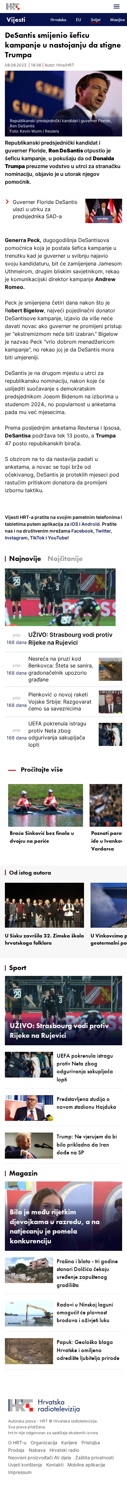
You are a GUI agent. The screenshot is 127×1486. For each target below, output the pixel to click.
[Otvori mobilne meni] (116, 6)
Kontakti (55, 1464)
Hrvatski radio (64, 1450)
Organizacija (44, 1442)
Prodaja (16, 1450)
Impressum (20, 1472)
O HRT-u (17, 1442)
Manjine (117, 19)
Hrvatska (58, 19)
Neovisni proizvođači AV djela (39, 1457)
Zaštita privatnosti (94, 1457)
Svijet (95, 19)
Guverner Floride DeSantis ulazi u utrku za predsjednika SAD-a (45, 209)
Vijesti (16, 19)
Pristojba (90, 1442)
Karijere (69, 1442)
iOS (74, 524)
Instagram (16, 537)
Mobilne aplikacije (86, 1464)
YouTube (57, 537)
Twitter (102, 531)
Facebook (81, 531)
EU (78, 19)
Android (90, 524)
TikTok (37, 537)
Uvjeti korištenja (25, 1464)
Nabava (37, 1450)
